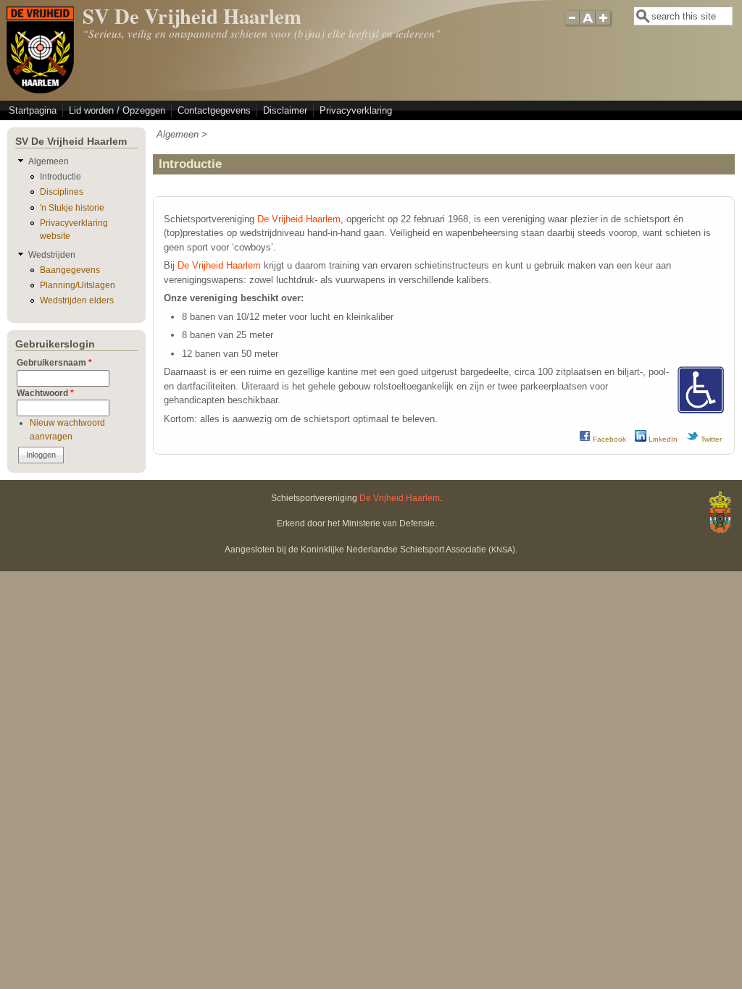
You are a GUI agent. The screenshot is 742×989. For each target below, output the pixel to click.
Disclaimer (285, 110)
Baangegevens (70, 269)
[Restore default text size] (588, 23)
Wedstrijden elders (77, 300)
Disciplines (61, 191)
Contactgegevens (214, 110)
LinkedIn (662, 439)
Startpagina (33, 110)
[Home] (40, 90)
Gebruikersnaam (54, 362)
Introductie (60, 176)
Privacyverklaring (356, 110)
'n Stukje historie (72, 207)
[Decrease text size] (572, 23)
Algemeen (178, 134)
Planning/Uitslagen (77, 285)
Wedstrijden (51, 254)
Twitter (710, 439)
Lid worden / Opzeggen (117, 110)
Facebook (608, 439)
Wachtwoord (45, 392)
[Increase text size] (604, 23)
